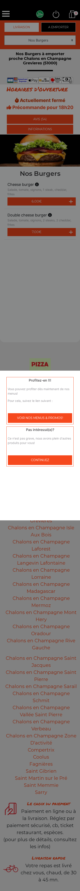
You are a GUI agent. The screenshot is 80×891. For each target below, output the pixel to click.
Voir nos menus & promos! (40, 418)
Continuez (40, 460)
